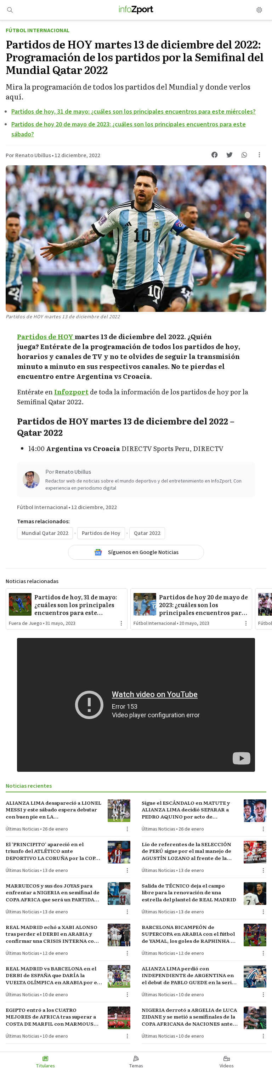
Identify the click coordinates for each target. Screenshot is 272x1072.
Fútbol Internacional (37, 30)
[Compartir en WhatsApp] (244, 155)
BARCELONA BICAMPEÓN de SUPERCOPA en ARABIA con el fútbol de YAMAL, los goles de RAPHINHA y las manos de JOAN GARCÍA (188, 934)
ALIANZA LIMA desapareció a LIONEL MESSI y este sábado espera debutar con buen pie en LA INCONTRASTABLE (53, 809)
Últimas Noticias (22, 829)
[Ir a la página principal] (136, 10)
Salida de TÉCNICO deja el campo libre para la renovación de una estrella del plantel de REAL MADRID (189, 892)
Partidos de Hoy (101, 533)
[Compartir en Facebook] (215, 155)
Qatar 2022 (147, 533)
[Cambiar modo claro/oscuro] (259, 10)
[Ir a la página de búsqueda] (10, 10)
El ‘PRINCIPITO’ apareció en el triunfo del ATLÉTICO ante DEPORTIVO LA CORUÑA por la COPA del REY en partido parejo (52, 851)
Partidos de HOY (46, 336)
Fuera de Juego (25, 623)
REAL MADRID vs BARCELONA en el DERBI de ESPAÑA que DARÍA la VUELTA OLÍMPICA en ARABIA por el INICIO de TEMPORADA (52, 975)
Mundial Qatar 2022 (45, 533)
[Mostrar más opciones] (259, 155)
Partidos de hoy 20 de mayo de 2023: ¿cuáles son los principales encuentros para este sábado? (203, 604)
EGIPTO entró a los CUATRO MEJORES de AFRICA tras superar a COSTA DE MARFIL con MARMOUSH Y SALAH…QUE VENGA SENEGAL (52, 1017)
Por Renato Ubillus (28, 155)
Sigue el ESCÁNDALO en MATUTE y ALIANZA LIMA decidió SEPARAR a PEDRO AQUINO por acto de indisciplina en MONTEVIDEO (186, 809)
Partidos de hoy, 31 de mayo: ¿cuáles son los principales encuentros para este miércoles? (133, 111)
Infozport (71, 392)
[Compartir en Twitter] (229, 155)
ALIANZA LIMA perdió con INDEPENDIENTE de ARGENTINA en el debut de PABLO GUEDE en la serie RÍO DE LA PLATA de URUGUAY (188, 975)
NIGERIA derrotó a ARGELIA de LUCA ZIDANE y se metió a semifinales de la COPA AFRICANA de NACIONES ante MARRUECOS (189, 1017)
